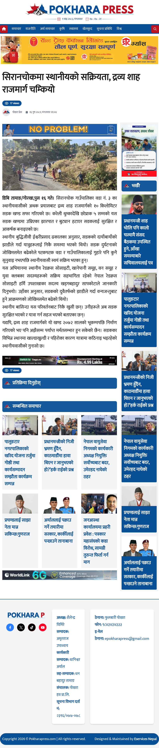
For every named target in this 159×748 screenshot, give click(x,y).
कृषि (62, 29)
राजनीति (30, 29)
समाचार (16, 29)
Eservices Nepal (145, 739)
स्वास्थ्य (73, 29)
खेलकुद (87, 29)
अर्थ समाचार (47, 29)
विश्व (119, 29)
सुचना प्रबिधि (104, 29)
